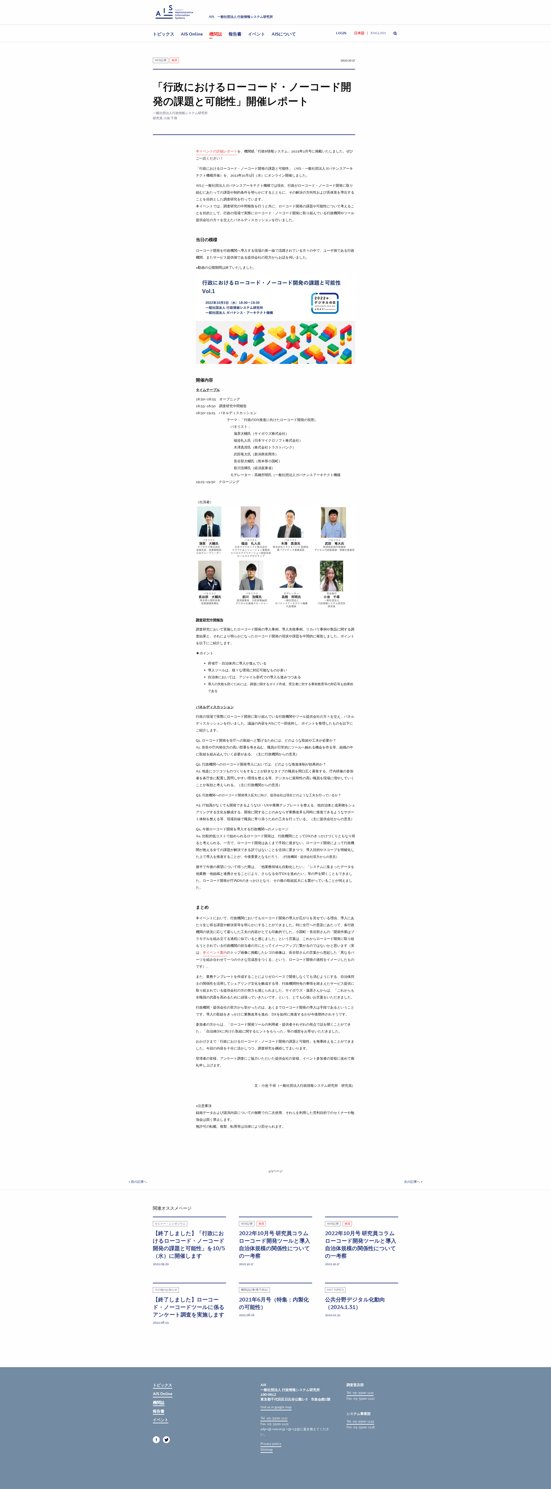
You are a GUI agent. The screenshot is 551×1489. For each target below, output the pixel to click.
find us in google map (276, 1407)
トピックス (163, 34)
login (341, 33)
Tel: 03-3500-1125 (360, 1421)
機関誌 (215, 34)
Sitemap (266, 1450)
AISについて (284, 34)
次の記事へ (412, 1182)
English (378, 33)
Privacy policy (270, 1444)
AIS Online (192, 34)
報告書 (235, 34)
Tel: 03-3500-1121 (274, 1418)
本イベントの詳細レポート (216, 151)
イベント (256, 34)
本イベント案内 (215, 952)
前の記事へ (139, 1182)
